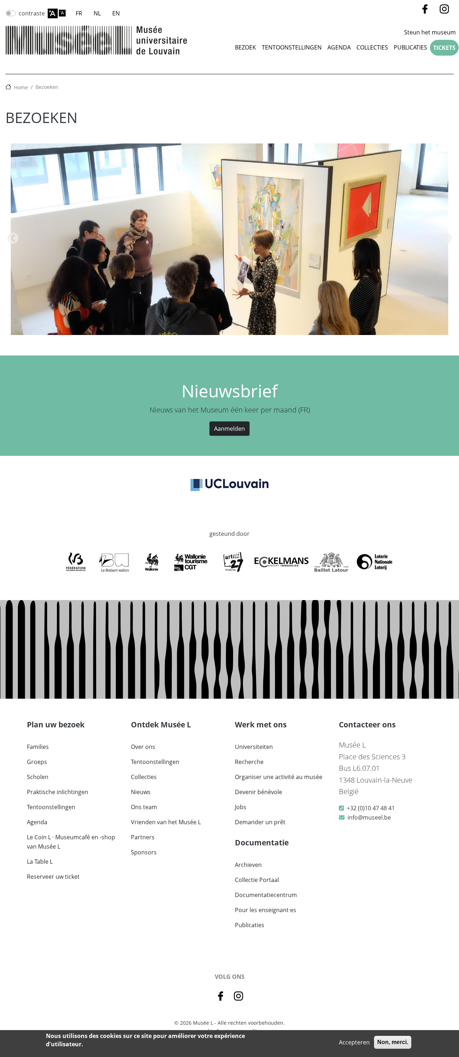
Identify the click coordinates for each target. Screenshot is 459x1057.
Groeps (37, 762)
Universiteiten (254, 747)
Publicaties (410, 47)
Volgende (446, 238)
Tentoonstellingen (292, 47)
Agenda (339, 47)
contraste (32, 13)
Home (21, 87)
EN (116, 13)
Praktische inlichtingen (57, 792)
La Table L (40, 861)
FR (79, 13)
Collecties (144, 777)
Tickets (444, 48)
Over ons (143, 747)
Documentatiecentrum (266, 895)
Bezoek (245, 47)
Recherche (249, 762)
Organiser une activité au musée (278, 777)
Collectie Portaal (257, 880)
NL (97, 13)
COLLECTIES (372, 47)
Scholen (37, 777)
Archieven (248, 865)
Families (38, 747)
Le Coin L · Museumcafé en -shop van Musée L (71, 841)
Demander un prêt (260, 822)
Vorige (12, 238)
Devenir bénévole (258, 792)
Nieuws (141, 792)
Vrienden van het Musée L (166, 822)
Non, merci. (392, 1042)
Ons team (144, 807)
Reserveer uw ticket (53, 877)
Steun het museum (430, 32)
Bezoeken (47, 87)
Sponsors (144, 852)
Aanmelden (229, 429)
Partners (143, 837)
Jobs (240, 807)
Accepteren (354, 1042)
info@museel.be (369, 817)
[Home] (96, 40)
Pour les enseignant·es (265, 910)
